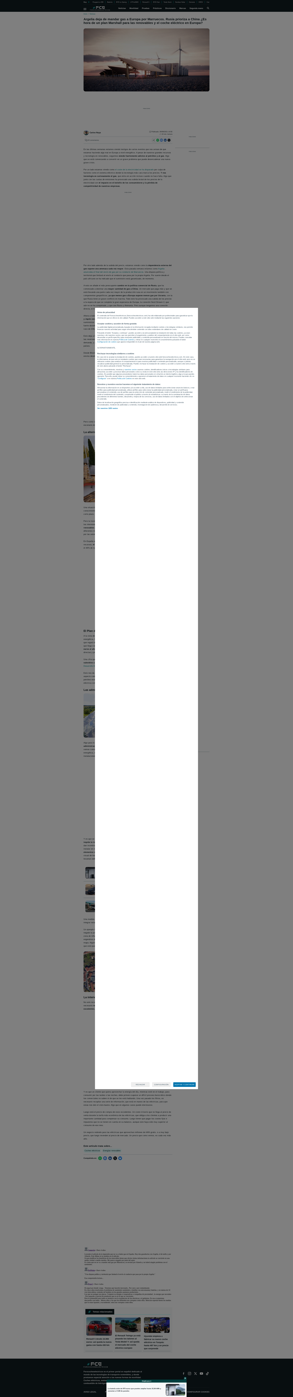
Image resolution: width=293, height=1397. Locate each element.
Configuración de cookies (107, 342)
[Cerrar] (185, 1378)
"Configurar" (101, 378)
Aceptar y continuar (184, 1084)
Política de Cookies (126, 340)
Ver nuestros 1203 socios (107, 408)
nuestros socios (131, 370)
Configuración (161, 1084)
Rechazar (140, 1084)
